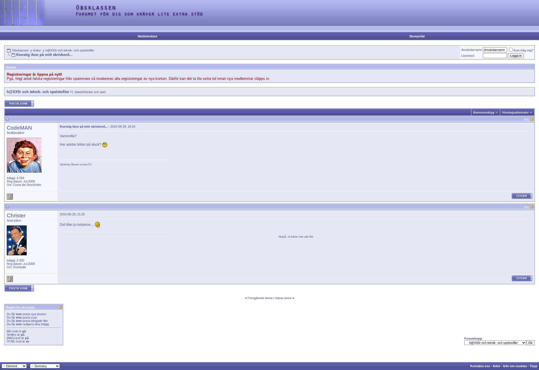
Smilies (11, 334)
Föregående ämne (260, 298)
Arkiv (496, 366)
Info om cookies (515, 366)
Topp (533, 366)
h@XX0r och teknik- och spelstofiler (69, 50)
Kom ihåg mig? (523, 50)
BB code (12, 331)
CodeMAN (19, 128)
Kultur (37, 50)
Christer (16, 215)
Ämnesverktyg (483, 112)
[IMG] (10, 338)
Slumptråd (417, 36)
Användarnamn (471, 49)
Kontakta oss (480, 366)
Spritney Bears (69, 164)
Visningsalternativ (515, 112)
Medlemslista (147, 36)
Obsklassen (20, 50)
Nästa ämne (283, 298)
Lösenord (467, 55)
